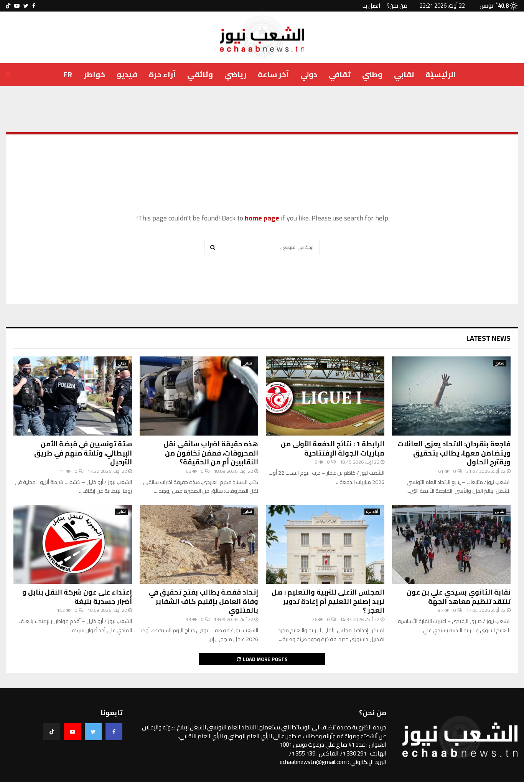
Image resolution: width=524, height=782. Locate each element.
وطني (372, 74)
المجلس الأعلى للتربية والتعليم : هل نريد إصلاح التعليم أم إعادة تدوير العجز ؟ (328, 601)
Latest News (488, 338)
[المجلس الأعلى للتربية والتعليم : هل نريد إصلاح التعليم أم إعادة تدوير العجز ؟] (325, 544)
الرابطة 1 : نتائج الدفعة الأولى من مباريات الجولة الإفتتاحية (332, 448)
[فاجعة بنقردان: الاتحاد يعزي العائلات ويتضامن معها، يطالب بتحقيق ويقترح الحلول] (451, 396)
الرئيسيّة (440, 74)
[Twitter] (93, 731)
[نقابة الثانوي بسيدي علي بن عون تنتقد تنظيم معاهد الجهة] (451, 544)
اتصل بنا (371, 5)
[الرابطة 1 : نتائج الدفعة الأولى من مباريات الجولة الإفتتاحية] (325, 396)
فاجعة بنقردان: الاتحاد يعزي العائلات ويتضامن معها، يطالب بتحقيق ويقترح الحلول (454, 452)
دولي (308, 74)
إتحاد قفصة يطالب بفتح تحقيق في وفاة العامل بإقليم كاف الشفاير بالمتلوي (203, 601)
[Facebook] (113, 731)
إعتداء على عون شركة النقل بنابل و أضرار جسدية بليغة (77, 596)
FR (67, 74)
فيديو (127, 74)
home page (262, 218)
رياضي (235, 74)
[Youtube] (72, 731)
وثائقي (200, 74)
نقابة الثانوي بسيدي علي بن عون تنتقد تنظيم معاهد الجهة (459, 596)
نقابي (404, 74)
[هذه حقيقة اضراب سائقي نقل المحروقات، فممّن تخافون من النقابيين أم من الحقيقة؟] (199, 396)
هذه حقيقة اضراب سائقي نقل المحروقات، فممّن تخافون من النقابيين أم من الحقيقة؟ (210, 452)
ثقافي (340, 74)
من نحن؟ (397, 5)
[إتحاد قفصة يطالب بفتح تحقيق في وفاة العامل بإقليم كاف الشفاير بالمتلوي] (199, 544)
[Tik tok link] (8, 6)
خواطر (94, 74)
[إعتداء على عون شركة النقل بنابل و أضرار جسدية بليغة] (72, 544)
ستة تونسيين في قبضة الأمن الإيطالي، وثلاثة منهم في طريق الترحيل (83, 452)
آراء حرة (162, 74)
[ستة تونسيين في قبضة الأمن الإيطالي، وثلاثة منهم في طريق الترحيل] (72, 396)
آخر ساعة (273, 74)
